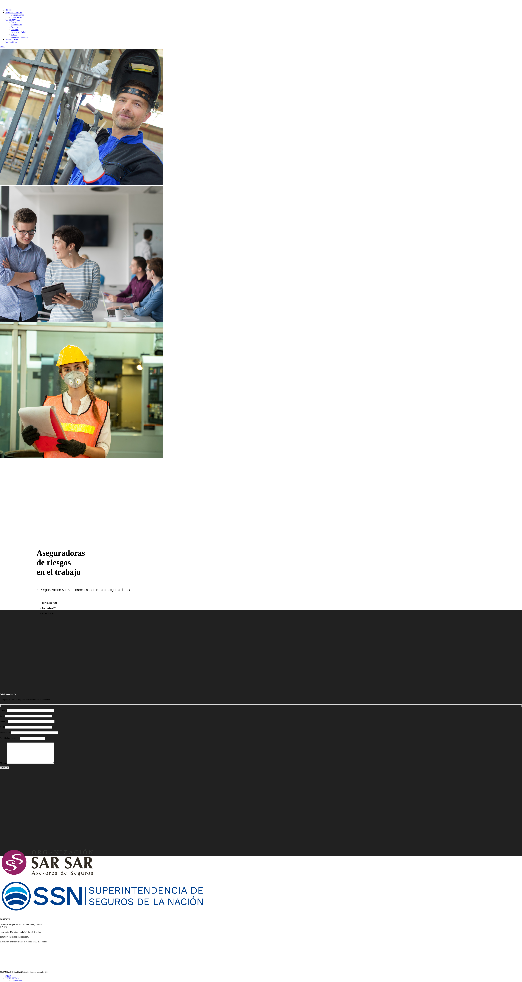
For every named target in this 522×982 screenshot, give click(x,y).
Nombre (3, 710)
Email (2, 716)
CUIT (2, 727)
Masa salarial (5, 732)
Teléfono (4, 721)
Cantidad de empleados (10, 738)
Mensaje (3, 763)
